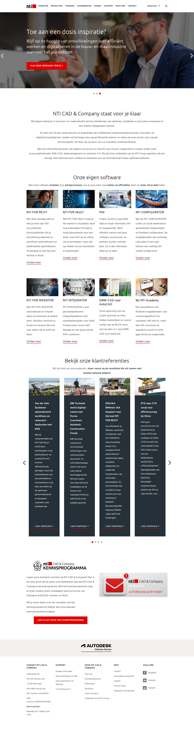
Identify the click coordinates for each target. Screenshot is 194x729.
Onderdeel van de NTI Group (97, 698)
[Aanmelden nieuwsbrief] (133, 585)
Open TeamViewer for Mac (67, 676)
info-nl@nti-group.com (36, 689)
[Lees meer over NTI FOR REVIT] (42, 199)
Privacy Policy (120, 686)
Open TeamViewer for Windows (65, 683)
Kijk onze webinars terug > (46, 66)
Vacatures (89, 689)
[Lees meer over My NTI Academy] (151, 287)
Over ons (88, 674)
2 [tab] (97, 93)
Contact (117, 671)
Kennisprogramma (93, 679)
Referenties (90, 684)
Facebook (152, 673)
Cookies (117, 681)
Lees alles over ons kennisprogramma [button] (61, 620)
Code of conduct (92, 693)
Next (191, 55)
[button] (166, 6)
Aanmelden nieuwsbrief (124, 676)
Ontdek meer (34, 262)
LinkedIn (152, 680)
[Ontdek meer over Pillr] (115, 199)
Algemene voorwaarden (124, 691)
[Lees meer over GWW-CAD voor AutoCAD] (115, 287)
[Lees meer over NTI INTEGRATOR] (79, 287)
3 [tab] (100, 93)
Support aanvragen (64, 671)
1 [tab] (94, 93)
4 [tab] (101, 542)
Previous (2, 55)
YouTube (151, 688)
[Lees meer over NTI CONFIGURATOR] (151, 199)
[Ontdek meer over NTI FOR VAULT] (79, 199)
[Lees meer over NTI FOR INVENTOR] (42, 287)
